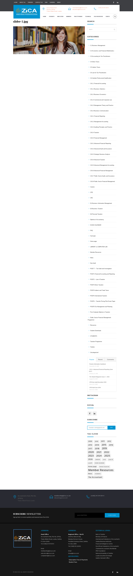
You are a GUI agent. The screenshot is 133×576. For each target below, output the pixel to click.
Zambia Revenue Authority (103, 541)
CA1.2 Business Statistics (97, 89)
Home (44, 16)
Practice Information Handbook (97, 364)
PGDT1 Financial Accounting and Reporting (102, 274)
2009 (90, 441)
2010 (96, 441)
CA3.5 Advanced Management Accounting (102, 165)
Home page (93, 241)
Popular (91, 359)
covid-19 (110, 459)
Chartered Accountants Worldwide (106, 549)
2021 (99, 452)
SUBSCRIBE (112, 515)
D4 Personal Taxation (96, 214)
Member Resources (95, 252)
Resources (93, 325)
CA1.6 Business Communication (99, 111)
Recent (100, 359)
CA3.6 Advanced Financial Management (101, 170)
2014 (97, 445)
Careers (52, 2)
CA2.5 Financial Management (98, 138)
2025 (107, 455)
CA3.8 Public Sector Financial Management (102, 181)
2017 (90, 448)
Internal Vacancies (104, 467)
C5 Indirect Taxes (95, 67)
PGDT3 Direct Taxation (96, 285)
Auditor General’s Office (103, 558)
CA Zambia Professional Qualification (100, 78)
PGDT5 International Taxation (98, 296)
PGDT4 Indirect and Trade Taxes (99, 290)
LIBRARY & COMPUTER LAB (98, 246)
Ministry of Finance (101, 537)
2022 (106, 452)
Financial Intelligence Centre (104, 544)
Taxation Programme (96, 341)
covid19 (90, 463)
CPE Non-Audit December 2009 (97, 382)
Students (51, 16)
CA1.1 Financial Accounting (98, 83)
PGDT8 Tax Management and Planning (101, 306)
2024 (99, 455)
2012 (109, 441)
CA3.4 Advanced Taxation (97, 159)
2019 (104, 448)
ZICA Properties (98, 16)
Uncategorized (94, 352)
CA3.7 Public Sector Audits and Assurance (102, 176)
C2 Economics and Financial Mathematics (102, 51)
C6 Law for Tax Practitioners (98, 72)
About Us (22, 2)
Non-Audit (93, 263)
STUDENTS (93, 336)
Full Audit (93, 236)
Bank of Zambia (100, 534)
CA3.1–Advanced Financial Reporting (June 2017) (101, 370)
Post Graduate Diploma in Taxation (100, 312)
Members (68, 16)
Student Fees (73, 562)
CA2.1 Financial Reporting (97, 116)
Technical (88, 16)
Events (108, 16)
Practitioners (78, 16)
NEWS (58, 2)
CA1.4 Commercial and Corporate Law (101, 100)
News (91, 257)
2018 (97, 448)
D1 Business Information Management (101, 203)
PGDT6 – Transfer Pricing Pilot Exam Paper (102, 301)
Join (46, 2)
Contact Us (39, 2)
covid (104, 459)
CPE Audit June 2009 (95, 387)
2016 (111, 445)
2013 (90, 445)
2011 (103, 441)
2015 (104, 445)
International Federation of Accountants (108, 539)
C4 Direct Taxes (94, 61)
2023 (91, 455)
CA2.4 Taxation (94, 132)
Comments (110, 359)
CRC (91, 198)
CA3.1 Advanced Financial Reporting (100, 143)
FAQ (91, 230)
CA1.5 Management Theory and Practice (101, 105)
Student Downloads (95, 330)
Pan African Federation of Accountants (107, 546)
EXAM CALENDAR (95, 225)
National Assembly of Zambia (104, 553)
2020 (91, 452)
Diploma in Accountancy (97, 219)
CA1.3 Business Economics (98, 94)
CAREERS (97, 459)
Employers (60, 16)
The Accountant (95, 477)
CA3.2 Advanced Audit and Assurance (101, 149)
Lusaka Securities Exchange (104, 556)
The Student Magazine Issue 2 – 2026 (99, 377)
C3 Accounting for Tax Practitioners (100, 56)
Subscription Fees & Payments (78, 560)
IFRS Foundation (100, 551)
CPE (91, 192)
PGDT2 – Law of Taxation (97, 279)
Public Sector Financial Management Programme (99, 319)
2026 (90, 459)
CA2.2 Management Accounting (99, 121)
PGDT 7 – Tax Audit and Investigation (101, 268)
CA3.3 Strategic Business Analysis (100, 154)
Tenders (30, 2)
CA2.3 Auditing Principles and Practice (101, 127)
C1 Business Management (97, 45)
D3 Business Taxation (96, 208)
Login (15, 2)
